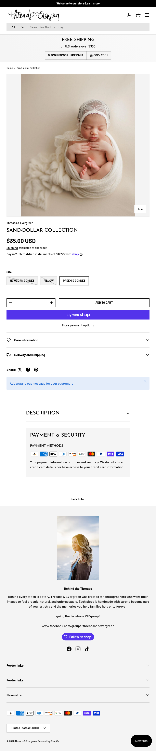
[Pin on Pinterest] (36, 370)
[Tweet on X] (20, 370)
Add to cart (104, 302)
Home (9, 68)
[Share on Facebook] (28, 370)
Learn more (92, 3)
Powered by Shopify (48, 741)
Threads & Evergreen (19, 223)
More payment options (78, 325)
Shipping (12, 248)
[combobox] (78, 27)
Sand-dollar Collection (28, 68)
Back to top (78, 499)
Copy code (100, 55)
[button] (138, 15)
